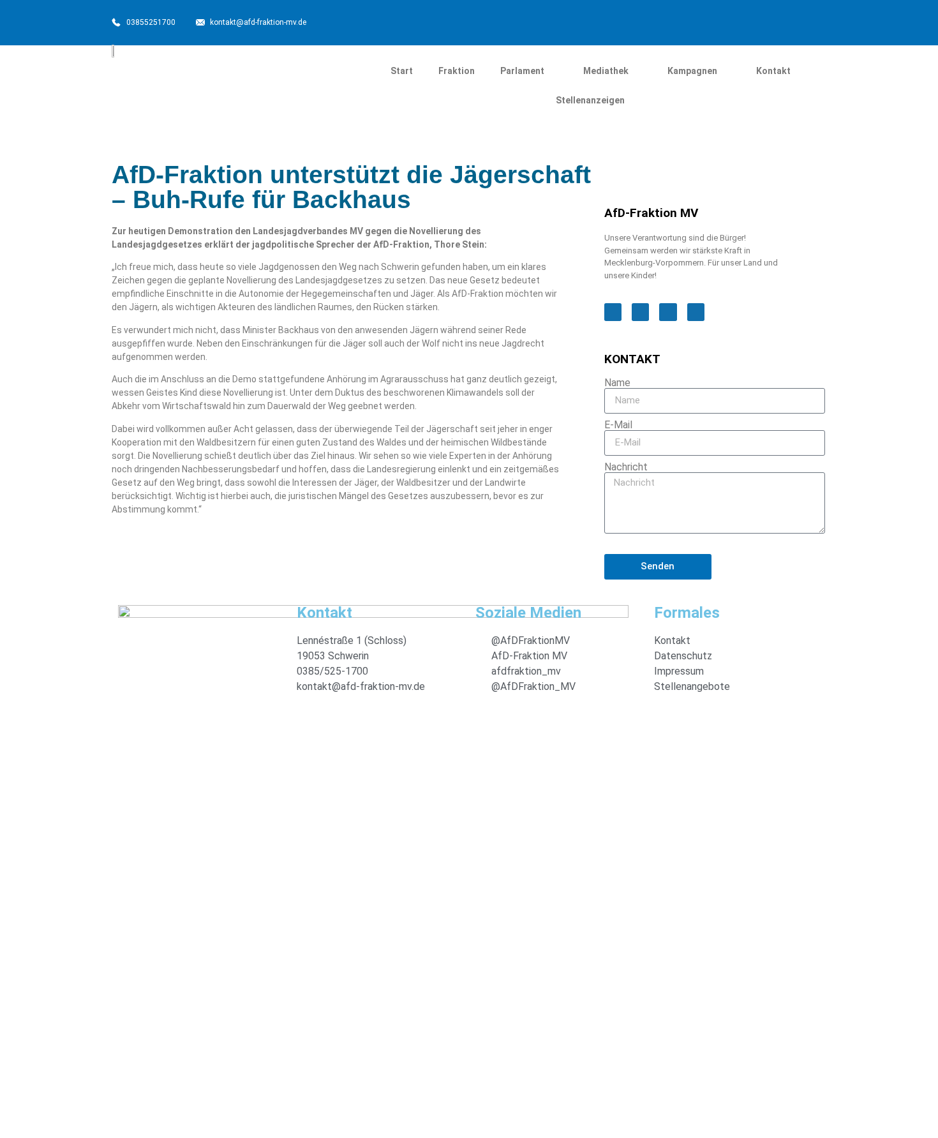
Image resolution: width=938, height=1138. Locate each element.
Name (617, 383)
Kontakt (773, 71)
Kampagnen (692, 71)
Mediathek (606, 71)
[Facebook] (669, 21)
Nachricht (626, 467)
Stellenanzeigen (590, 100)
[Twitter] (700, 21)
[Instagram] (730, 21)
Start (402, 71)
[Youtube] (761, 21)
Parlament (522, 71)
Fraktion (456, 71)
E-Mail (618, 425)
